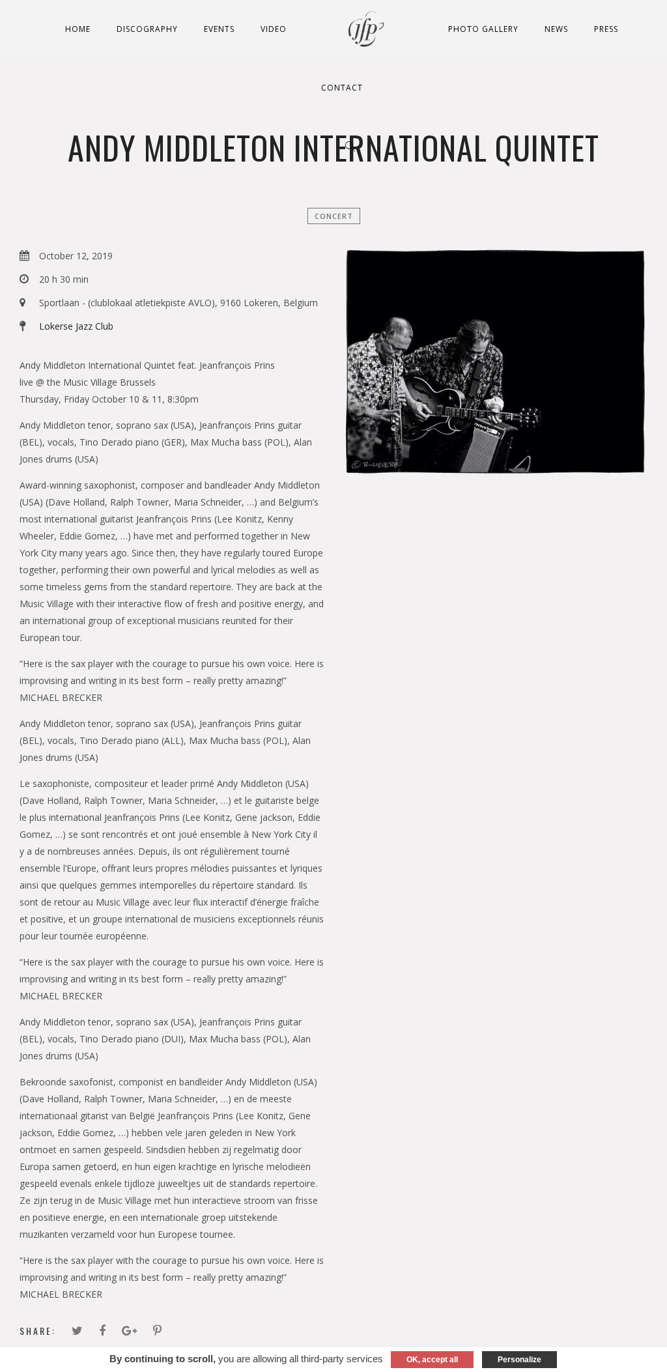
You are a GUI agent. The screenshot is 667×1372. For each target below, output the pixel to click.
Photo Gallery (483, 29)
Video (274, 29)
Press (606, 29)
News (556, 29)
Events (219, 29)
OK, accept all (432, 1359)
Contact (342, 87)
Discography (147, 29)
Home (78, 29)
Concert (334, 216)
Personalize (519, 1359)
